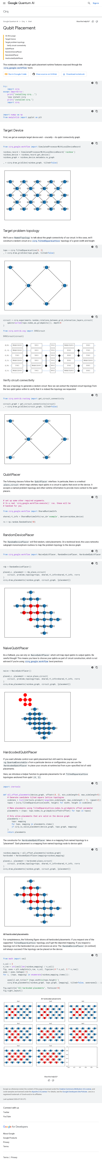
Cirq (5, 11)
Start (30, 21)
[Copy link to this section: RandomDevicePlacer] (36, 535)
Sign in (96, 3)
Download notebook (75, 74)
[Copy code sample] (97, 83)
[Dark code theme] (92, 83)
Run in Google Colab (17, 74)
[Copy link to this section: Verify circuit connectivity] (37, 380)
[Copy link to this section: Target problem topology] (42, 231)
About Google (9, 1134)
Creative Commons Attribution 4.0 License (75, 1089)
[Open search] (89, 3)
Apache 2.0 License (39, 1092)
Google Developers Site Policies (75, 1092)
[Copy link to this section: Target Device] (26, 130)
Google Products (10, 1138)
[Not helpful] (97, 21)
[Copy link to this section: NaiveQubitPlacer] (31, 648)
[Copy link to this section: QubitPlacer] (23, 475)
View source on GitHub (46, 74)
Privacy (6, 1142)
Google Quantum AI (10, 21)
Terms (6, 1146)
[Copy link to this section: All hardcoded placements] (31, 934)
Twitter (6, 1112)
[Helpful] (93, 21)
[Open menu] (4, 3)
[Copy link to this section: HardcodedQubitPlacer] (39, 752)
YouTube (7, 1116)
